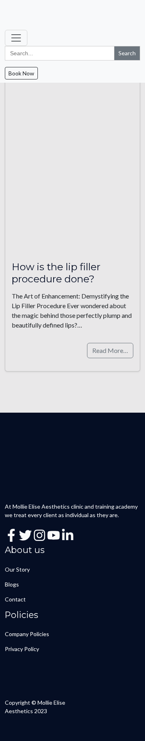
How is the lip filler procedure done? (56, 272)
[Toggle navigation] (16, 38)
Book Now (21, 73)
